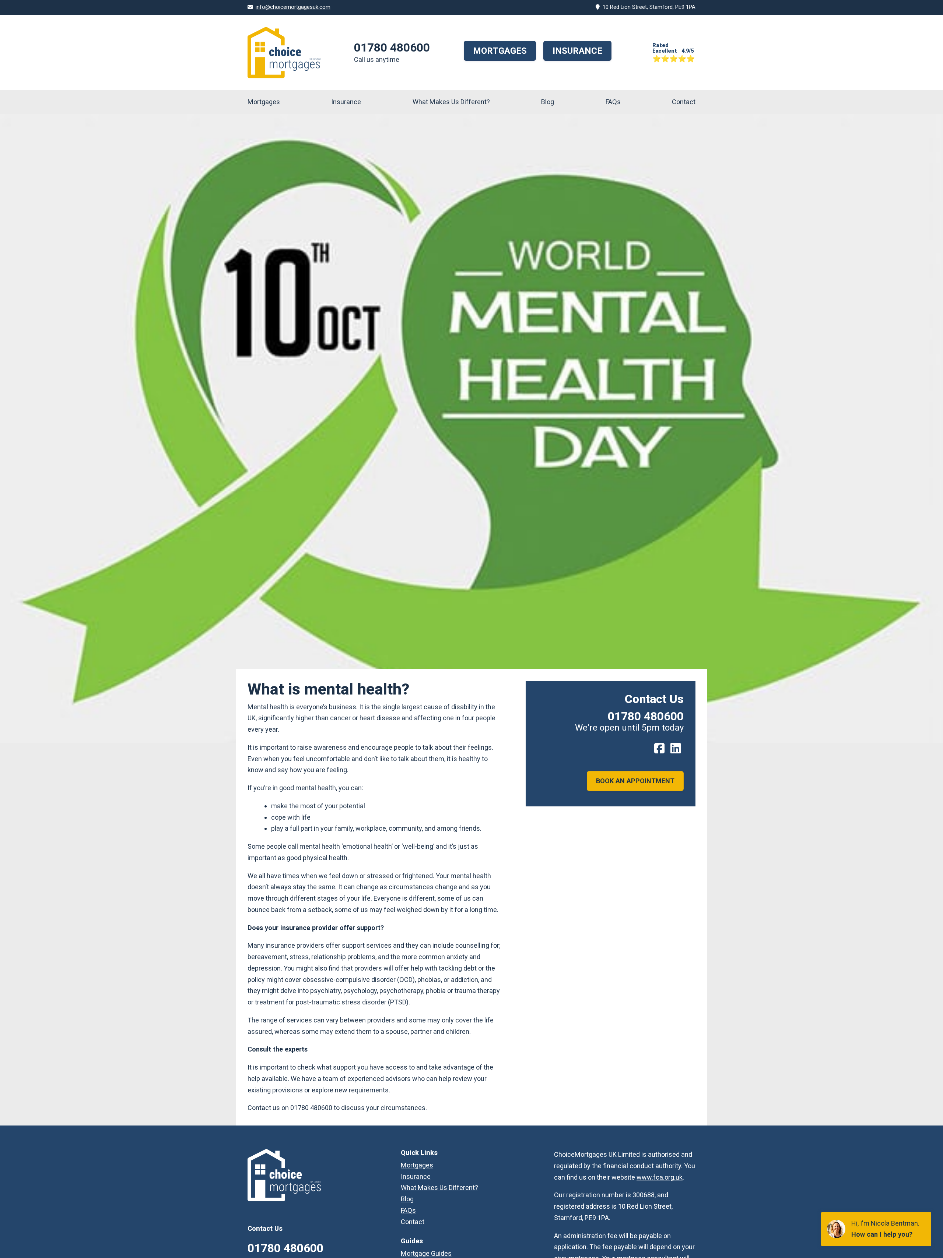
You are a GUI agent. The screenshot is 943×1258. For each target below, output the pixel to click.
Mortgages (500, 51)
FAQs (613, 102)
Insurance (577, 51)
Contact (683, 102)
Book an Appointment (635, 781)
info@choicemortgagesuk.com (293, 7)
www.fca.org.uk (660, 1177)
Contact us (264, 1108)
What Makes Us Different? (451, 102)
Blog (547, 102)
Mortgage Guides (426, 1253)
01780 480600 (392, 47)
